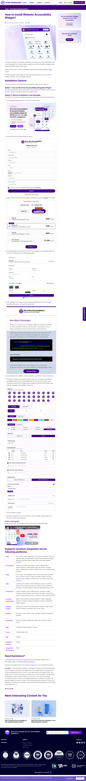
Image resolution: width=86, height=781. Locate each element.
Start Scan (74, 732)
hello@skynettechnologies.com (26, 661)
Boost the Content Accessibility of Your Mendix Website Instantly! (43, 721)
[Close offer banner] (84, 309)
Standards (4, 742)
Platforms (3, 739)
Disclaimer (18, 766)
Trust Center (23, 766)
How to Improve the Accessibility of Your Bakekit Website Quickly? (16, 721)
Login (60, 2)
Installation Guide (27, 745)
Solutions (32, 2)
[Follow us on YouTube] (84, 742)
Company (39, 2)
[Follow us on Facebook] (77, 742)
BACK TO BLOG (9, 688)
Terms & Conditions (5, 766)
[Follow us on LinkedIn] (82, 742)
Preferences (70, 778)
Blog (7, 9)
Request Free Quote (79, 2)
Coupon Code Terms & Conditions (34, 766)
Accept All (80, 778)
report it (33, 665)
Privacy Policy (12, 766)
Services (24, 2)
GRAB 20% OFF (84, 314)
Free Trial (69, 24)
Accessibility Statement (6, 767)
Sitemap (13, 767)
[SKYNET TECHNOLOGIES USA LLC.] (11, 2)
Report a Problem (27, 743)
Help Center (26, 747)
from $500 (69, 39)
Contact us (47, 2)
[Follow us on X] (79, 742)
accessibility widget (14, 100)
